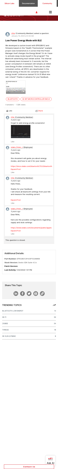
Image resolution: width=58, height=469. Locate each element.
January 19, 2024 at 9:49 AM (22, 36)
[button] (24, 91)
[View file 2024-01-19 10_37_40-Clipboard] (20, 131)
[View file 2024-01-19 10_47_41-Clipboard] (15, 87)
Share (40, 111)
